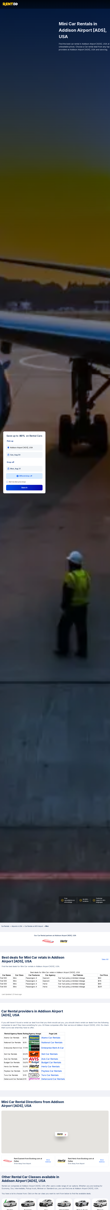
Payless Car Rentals (51, 1071)
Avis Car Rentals (49, 1059)
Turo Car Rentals (50, 1075)
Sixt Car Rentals (49, 1054)
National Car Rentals (51, 1042)
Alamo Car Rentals (50, 1037)
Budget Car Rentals (51, 1062)
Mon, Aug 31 (15, 469)
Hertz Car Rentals (50, 1066)
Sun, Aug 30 (15, 455)
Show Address (48, 1161)
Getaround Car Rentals (53, 1079)
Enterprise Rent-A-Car (52, 1048)
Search (24, 488)
